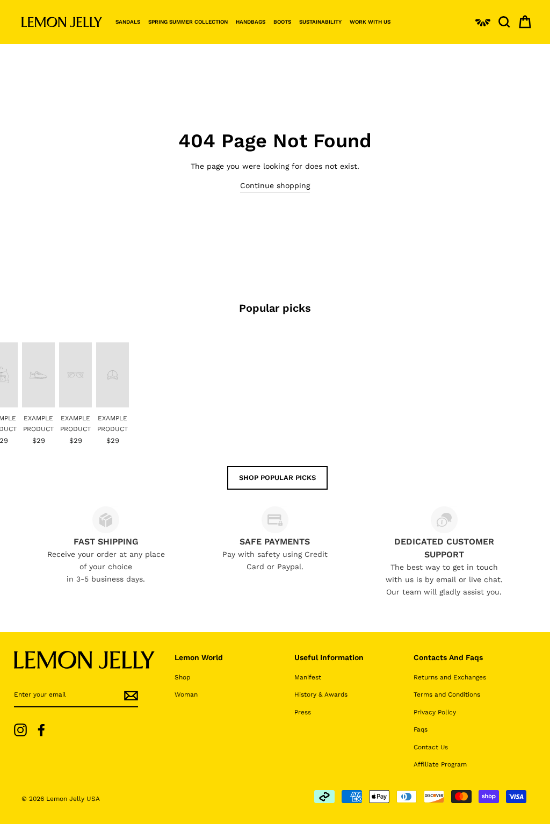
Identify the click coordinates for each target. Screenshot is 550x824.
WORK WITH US (370, 22)
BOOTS (282, 22)
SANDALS (127, 22)
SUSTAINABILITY (320, 22)
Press (302, 712)
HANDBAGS (250, 22)
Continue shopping (275, 185)
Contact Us (431, 747)
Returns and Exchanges (450, 677)
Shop (182, 677)
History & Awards (321, 694)
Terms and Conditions (447, 694)
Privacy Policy (435, 712)
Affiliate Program (440, 764)
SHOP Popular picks (277, 478)
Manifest (307, 677)
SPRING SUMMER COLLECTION (188, 22)
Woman (186, 694)
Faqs (421, 729)
